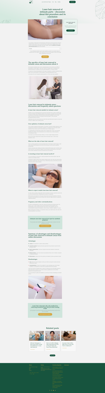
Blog (29, 368)
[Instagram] (51, 390)
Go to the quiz (70, 30)
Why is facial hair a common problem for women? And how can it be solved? (57, 378)
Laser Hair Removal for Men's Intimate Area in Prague (46, 370)
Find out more (32, 349)
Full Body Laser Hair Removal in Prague (45, 367)
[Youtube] (53, 390)
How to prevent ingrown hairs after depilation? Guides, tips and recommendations (57, 386)
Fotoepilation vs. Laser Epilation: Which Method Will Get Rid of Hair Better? (57, 382)
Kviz (29, 369)
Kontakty (30, 370)
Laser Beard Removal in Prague (45, 368)
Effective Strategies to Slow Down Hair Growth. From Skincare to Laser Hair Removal (57, 368)
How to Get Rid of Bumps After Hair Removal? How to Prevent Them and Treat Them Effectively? (57, 372)
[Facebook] (49, 390)
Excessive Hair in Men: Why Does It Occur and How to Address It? (67, 344)
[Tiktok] (55, 390)
